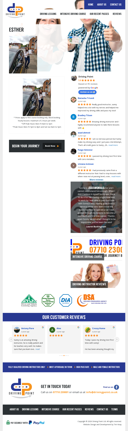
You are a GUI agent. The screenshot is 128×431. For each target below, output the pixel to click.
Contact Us (116, 4)
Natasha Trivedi (86, 98)
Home (90, 4)
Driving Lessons (48, 14)
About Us (101, 4)
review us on (86, 92)
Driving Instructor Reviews (89, 284)
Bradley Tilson (85, 115)
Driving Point (85, 76)
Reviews (117, 14)
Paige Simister (85, 150)
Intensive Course (50, 409)
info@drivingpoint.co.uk (102, 392)
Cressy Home (98, 328)
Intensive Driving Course (73, 14)
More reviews (96, 179)
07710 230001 (61, 392)
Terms (114, 409)
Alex (59, 328)
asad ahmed (84, 132)
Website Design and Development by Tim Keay (102, 424)
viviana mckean (86, 164)
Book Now (50, 146)
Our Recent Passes (99, 14)
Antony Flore (27, 328)
